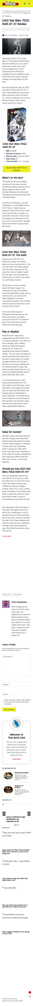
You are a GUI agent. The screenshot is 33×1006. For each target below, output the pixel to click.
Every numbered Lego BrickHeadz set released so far (15, 819)
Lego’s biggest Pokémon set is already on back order (16, 932)
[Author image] (3, 35)
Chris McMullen (12, 35)
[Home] (3, 16)
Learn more (27, 13)
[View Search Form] (24, 3)
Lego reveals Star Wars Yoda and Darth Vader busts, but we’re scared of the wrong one (16, 851)
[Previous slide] (4, 814)
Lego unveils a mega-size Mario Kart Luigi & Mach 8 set (15, 879)
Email (6, 694)
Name (6, 684)
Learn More (16, 759)
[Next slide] (28, 814)
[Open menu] (29, 3)
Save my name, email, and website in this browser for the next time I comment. (17, 702)
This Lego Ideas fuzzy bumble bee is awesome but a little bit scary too (14, 906)
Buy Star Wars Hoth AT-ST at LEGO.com (16, 169)
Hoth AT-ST (7, 594)
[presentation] (16, 810)
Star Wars (18, 594)
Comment (8, 657)
